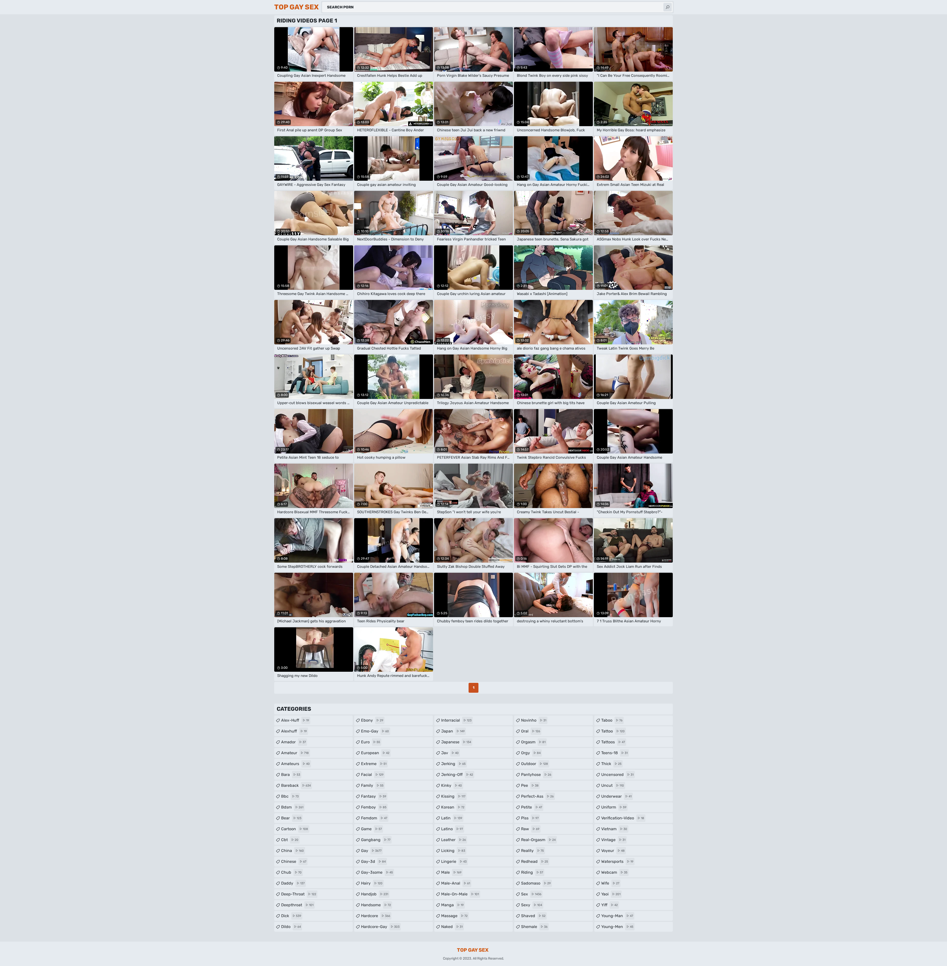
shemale (534, 926)
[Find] (667, 7)
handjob (374, 894)
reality (532, 850)
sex (531, 894)
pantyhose (536, 774)
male (451, 872)
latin (451, 818)
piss (530, 818)
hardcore (375, 915)
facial (372, 774)
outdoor (534, 763)
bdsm (292, 807)
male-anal (455, 883)
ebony (372, 720)
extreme (373, 763)
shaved (533, 915)
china (292, 850)
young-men (617, 926)
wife (610, 883)
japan (453, 731)
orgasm (533, 742)
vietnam (614, 829)
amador (293, 742)
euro (370, 742)
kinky (451, 785)
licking (453, 850)
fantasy (373, 796)
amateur (295, 752)
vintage (613, 839)
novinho (533, 720)
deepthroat (297, 905)
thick (611, 763)
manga (452, 905)
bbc (290, 796)
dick (291, 915)
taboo (611, 720)
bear (291, 818)
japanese (456, 742)
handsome (376, 905)
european (375, 752)
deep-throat (298, 894)
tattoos (613, 742)
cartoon (294, 829)
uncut (612, 785)
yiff (609, 905)
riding (532, 872)
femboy (373, 807)
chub (291, 872)
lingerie (454, 861)
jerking (453, 763)
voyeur (613, 850)
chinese (293, 861)
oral (530, 731)
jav (450, 752)
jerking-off (457, 774)
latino (452, 829)
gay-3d (373, 861)
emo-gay (375, 731)
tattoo (613, 731)
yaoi (610, 894)
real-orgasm (538, 839)
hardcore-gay (380, 926)
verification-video (622, 818)
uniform (613, 807)
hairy (371, 883)
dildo (291, 926)
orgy (531, 752)
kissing (453, 796)
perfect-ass (537, 796)
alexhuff (294, 731)
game (371, 829)
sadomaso (536, 883)
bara (290, 774)
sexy (531, 905)
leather (453, 839)
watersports (617, 861)
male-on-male (460, 894)
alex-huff (295, 720)
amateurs (295, 763)
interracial (456, 720)
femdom (374, 818)
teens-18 (614, 752)
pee (530, 785)
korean (452, 807)
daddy (293, 883)
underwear (616, 796)
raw (530, 829)
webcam (614, 872)
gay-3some (377, 872)
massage (454, 915)
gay (371, 850)
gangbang (375, 839)
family (372, 785)
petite (531, 807)
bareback (296, 785)
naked (452, 926)
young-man (617, 915)
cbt (289, 839)
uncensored (617, 774)
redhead (534, 861)
